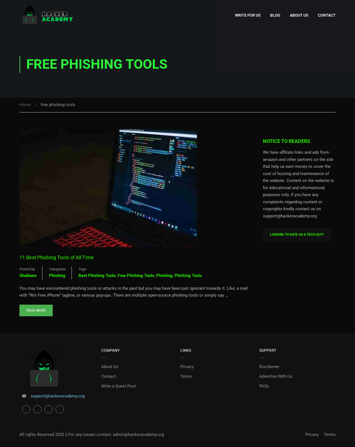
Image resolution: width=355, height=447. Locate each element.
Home (25, 104)
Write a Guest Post (118, 386)
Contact (327, 15)
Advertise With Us (275, 376)
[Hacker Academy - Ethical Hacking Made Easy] (47, 15)
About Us (299, 15)
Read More (36, 308)
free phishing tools (136, 275)
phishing (164, 275)
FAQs (264, 386)
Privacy (187, 366)
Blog (275, 15)
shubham (28, 275)
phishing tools (188, 275)
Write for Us (248, 15)
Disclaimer (269, 366)
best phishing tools (97, 275)
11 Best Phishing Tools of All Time (56, 257)
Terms (186, 376)
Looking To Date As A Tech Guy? (297, 235)
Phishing (57, 275)
